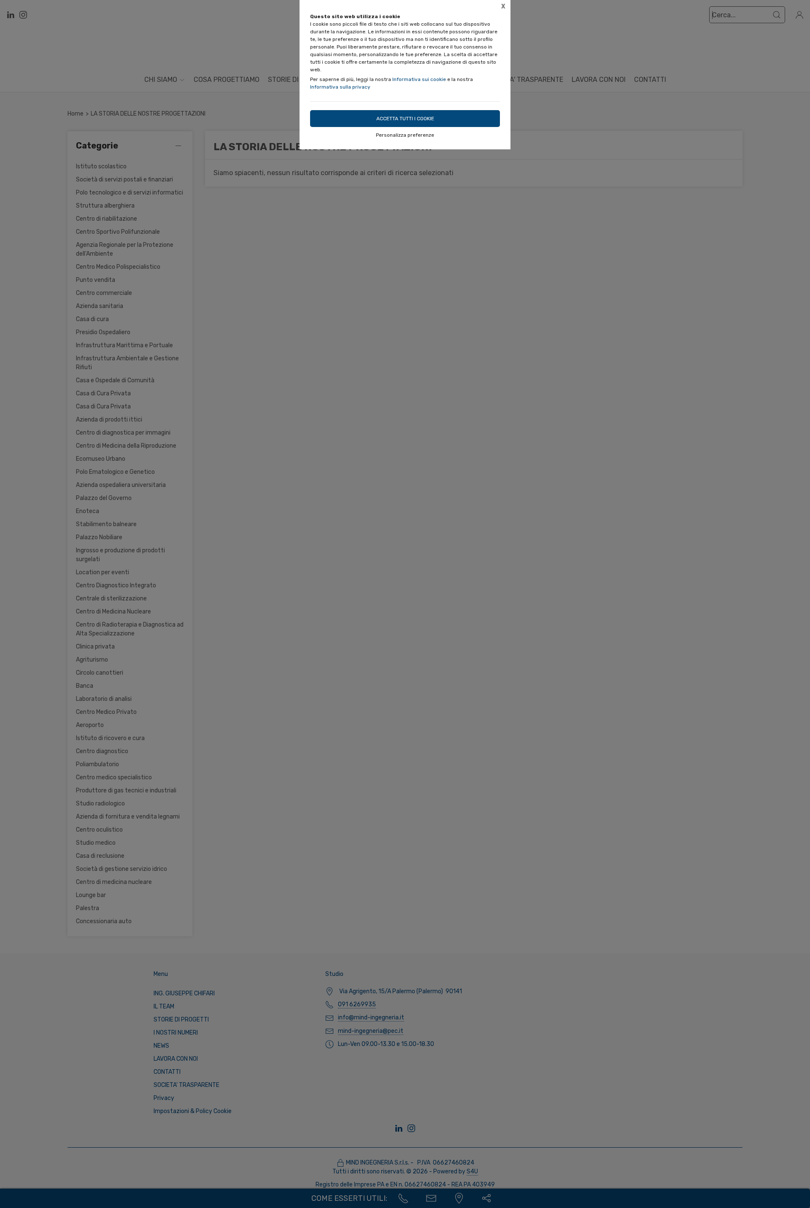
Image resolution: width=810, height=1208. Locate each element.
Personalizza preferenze (405, 135)
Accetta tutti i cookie (405, 119)
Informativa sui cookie (419, 79)
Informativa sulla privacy (340, 87)
